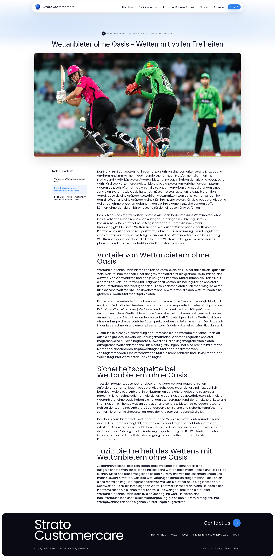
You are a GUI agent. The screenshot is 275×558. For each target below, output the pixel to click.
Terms (228, 548)
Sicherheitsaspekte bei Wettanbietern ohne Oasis (66, 189)
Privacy (218, 548)
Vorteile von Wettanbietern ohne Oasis (69, 180)
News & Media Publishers (162, 33)
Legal (236, 548)
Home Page (158, 534)
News (174, 534)
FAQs (185, 534)
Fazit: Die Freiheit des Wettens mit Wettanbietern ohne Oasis (70, 198)
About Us (207, 548)
